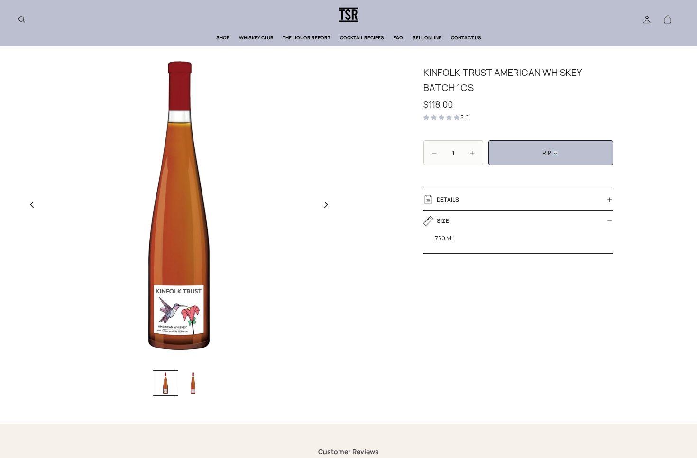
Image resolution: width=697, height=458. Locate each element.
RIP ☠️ (550, 153)
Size (443, 221)
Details (448, 199)
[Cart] (667, 19)
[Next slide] (328, 205)
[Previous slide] (29, 205)
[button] (441, 117)
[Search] (21, 19)
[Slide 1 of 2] (165, 383)
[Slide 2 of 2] (193, 383)
